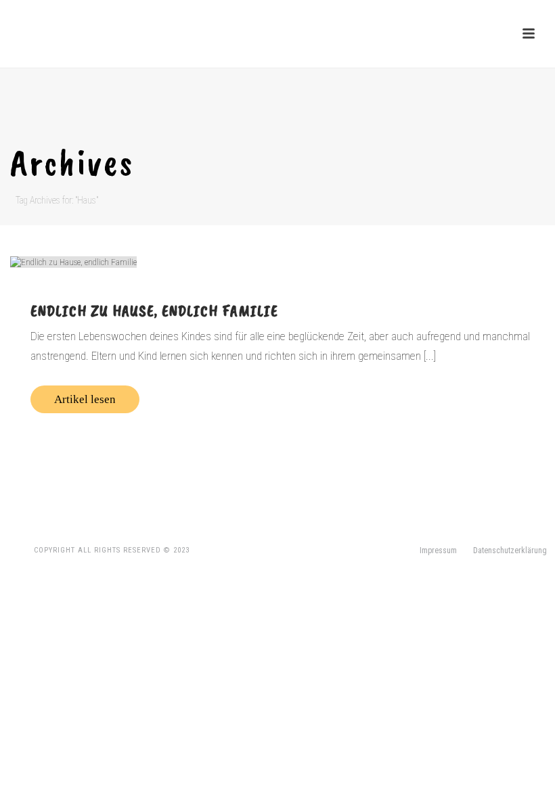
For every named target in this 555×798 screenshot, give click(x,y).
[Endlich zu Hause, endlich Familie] (277, 262)
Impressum (438, 550)
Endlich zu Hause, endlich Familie (154, 310)
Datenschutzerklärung (510, 550)
